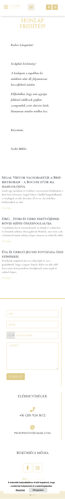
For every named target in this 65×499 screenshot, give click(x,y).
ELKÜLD (16, 376)
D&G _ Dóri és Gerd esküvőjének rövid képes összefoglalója (30, 221)
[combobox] (11, 335)
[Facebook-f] (48, 7)
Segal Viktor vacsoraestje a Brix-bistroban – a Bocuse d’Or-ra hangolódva (32, 182)
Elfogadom (38, 490)
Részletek (20, 490)
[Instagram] (55, 7)
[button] (31, 7)
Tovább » (7, 208)
